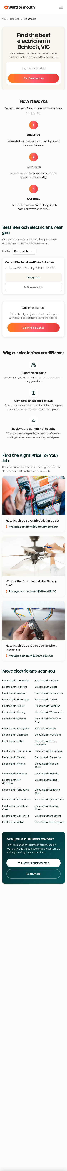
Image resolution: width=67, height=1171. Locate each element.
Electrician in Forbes (13, 741)
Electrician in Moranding (48, 751)
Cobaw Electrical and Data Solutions (29, 262)
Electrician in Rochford (14, 686)
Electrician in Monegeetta (16, 751)
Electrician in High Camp (15, 699)
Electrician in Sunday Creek (46, 807)
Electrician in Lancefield (15, 680)
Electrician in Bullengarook (50, 822)
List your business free (35, 862)
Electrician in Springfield (15, 728)
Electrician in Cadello (46, 699)
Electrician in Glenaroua (48, 757)
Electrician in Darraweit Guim (47, 791)
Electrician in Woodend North (48, 720)
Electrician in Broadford (48, 815)
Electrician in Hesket (13, 705)
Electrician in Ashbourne (15, 789)
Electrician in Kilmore (13, 763)
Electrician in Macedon (15, 773)
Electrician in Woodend (48, 734)
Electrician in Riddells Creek (46, 765)
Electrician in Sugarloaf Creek (15, 807)
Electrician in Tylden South (49, 799)
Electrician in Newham (14, 693)
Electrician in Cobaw (46, 680)
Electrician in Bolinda (46, 773)
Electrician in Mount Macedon (46, 743)
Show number (35, 287)
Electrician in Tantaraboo (49, 693)
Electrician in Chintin (13, 757)
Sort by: (6, 251)
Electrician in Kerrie (45, 728)
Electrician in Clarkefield (15, 815)
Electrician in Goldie (46, 686)
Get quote (33, 277)
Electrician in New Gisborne (11, 781)
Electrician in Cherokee (15, 734)
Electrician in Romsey (14, 712)
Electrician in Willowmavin (49, 712)
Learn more (34, 873)
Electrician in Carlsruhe (47, 705)
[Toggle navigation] (61, 7)
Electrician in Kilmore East (16, 799)
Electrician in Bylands (47, 779)
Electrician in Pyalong (14, 718)
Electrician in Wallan (13, 822)
